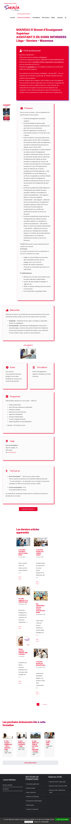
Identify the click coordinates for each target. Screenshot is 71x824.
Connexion (6, 789)
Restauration (30, 805)
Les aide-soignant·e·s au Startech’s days (23, 600)
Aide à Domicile (31, 792)
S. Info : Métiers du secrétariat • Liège (21, 743)
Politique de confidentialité (41, 822)
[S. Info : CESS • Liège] (49, 733)
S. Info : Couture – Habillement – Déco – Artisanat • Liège (8, 745)
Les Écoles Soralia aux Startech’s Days (40, 663)
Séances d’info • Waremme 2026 (57, 791)
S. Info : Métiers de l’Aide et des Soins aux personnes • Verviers (35, 746)
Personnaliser (28, 822)
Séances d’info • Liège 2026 (57, 782)
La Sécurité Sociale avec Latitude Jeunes (40, 552)
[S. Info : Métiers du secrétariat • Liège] (22, 733)
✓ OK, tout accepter (62, 819)
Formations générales (32, 784)
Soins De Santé (30, 788)
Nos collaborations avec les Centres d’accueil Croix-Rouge (40, 608)
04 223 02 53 (12, 452)
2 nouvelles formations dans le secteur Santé (23, 552)
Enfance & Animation (32, 796)
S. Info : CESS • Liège (48, 742)
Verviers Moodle (7, 785)
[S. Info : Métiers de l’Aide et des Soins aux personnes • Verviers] (35, 733)
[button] (65, 17)
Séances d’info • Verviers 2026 (58, 786)
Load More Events (30, 763)
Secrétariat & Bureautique (34, 801)
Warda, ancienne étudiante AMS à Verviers (23, 651)
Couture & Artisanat (32, 809)
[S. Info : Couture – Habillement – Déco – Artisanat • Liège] (8, 733)
